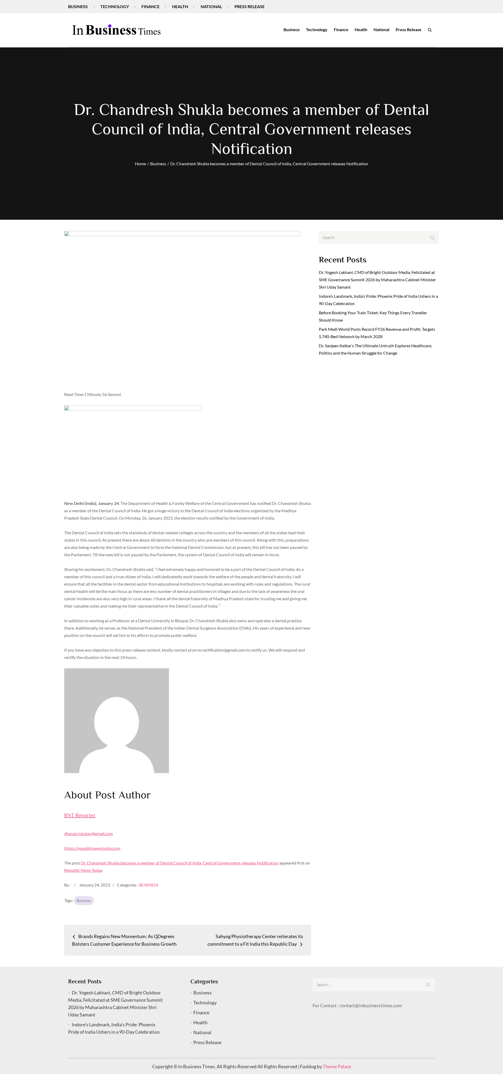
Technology (114, 6)
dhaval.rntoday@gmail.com (88, 833)
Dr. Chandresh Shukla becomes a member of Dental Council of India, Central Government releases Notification (179, 862)
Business (78, 6)
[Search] (430, 29)
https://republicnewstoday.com (92, 848)
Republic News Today (83, 870)
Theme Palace (337, 1066)
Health (180, 6)
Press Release (249, 6)
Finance (150, 6)
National (211, 6)
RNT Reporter (80, 815)
